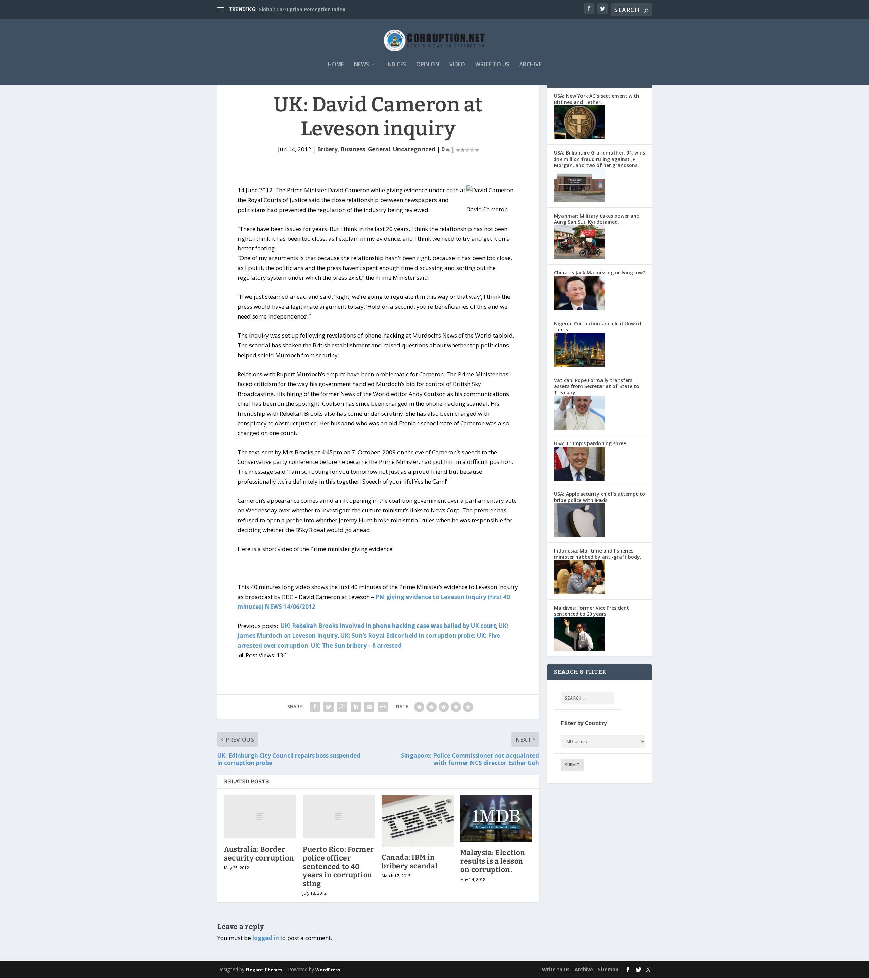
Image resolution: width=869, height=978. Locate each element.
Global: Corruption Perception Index (301, 9)
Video (457, 64)
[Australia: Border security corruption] (260, 816)
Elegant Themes (264, 969)
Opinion (427, 64)
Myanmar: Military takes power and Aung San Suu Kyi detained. (597, 219)
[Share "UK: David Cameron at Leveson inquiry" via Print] (383, 706)
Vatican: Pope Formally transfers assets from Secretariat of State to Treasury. (596, 386)
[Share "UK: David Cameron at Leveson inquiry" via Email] (369, 706)
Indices (396, 64)
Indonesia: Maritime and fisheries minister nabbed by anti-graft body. (597, 553)
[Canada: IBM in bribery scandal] (418, 821)
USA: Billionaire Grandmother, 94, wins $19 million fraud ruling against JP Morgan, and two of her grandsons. (599, 158)
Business (352, 149)
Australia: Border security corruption (259, 853)
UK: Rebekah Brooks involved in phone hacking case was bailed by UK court (388, 626)
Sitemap (608, 969)
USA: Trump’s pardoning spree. (590, 443)
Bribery (327, 149)
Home (336, 64)
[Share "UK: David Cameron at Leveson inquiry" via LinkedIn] (356, 706)
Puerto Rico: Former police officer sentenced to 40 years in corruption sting (338, 866)
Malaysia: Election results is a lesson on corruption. (492, 861)
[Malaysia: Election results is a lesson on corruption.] (496, 818)
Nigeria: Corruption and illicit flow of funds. (598, 326)
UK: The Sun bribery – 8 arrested (356, 645)
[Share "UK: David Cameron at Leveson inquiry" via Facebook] (315, 706)
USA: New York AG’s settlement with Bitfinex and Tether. (596, 99)
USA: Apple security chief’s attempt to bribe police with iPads (599, 497)
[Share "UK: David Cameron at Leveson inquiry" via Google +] (342, 706)
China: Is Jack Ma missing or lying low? (599, 272)
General (379, 149)
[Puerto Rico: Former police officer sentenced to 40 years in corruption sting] (339, 816)
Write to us (492, 64)
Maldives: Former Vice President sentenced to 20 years (591, 610)
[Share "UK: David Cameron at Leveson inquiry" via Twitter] (328, 706)
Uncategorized (414, 149)
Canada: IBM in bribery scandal (410, 861)
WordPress (327, 969)
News (361, 64)
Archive (530, 64)
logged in (265, 938)
